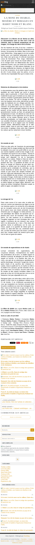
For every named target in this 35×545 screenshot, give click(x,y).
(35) (6, 481)
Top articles (24, 539)
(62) (5, 478)
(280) (5, 470)
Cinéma (17, 15)
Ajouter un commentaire (16, 417)
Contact (30, 539)
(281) (5, 469)
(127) (6, 476)
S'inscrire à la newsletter (8, 347)
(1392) (5, 467)
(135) (5, 474)
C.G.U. (12, 541)
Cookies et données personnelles (24, 541)
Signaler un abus (5, 541)
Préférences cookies (17, 542)
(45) (4, 479)
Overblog (27, 536)
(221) (6, 472)
